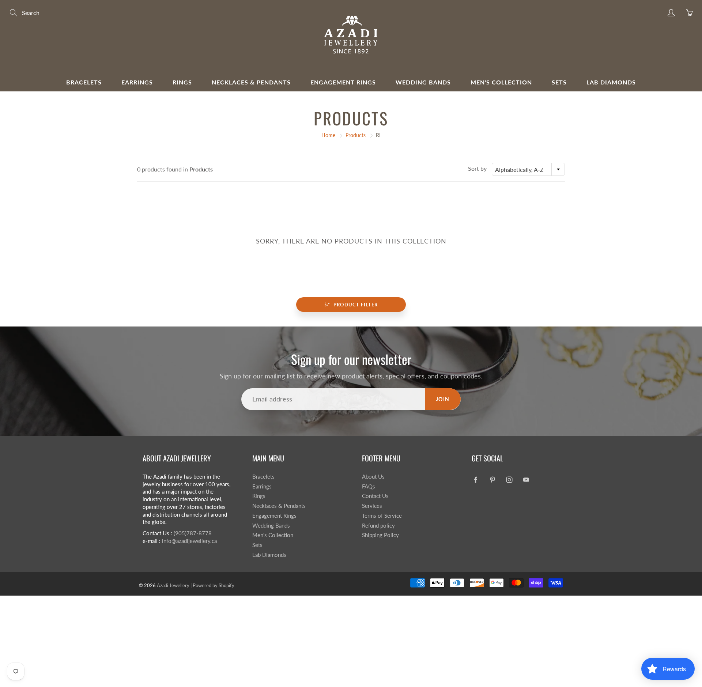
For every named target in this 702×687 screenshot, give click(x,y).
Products (356, 135)
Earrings (137, 82)
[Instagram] (509, 479)
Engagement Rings (343, 82)
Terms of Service (382, 516)
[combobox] (528, 169)
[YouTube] (526, 479)
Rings (182, 82)
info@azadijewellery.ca (189, 541)
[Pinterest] (492, 479)
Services (372, 506)
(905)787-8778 (193, 533)
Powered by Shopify (213, 585)
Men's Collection (501, 82)
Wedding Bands (423, 82)
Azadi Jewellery (173, 585)
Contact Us (375, 496)
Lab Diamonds (611, 82)
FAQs (368, 486)
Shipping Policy (380, 535)
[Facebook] (475, 479)
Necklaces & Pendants (251, 82)
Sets (559, 82)
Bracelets (84, 82)
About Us (373, 476)
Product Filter (355, 304)
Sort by (477, 168)
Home (328, 135)
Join (443, 399)
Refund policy (378, 525)
